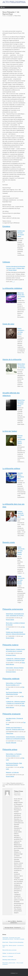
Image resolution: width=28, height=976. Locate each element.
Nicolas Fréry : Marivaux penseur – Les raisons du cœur (13, 946)
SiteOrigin (13, 973)
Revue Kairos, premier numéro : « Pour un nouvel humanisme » (13, 963)
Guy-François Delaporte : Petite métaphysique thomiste (14, 693)
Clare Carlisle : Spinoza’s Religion (15, 668)
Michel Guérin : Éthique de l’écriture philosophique (13, 942)
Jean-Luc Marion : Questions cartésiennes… (14, 921)
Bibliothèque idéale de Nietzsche (9, 959)
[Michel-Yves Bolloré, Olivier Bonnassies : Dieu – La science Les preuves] (11, 297)
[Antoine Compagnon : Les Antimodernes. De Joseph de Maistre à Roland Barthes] (11, 333)
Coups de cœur (8, 323)
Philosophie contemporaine (13, 609)
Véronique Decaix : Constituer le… (14, 927)
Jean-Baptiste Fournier (20, 552)
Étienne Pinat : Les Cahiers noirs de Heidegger (21, 401)
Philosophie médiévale (11, 678)
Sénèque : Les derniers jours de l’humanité (11, 953)
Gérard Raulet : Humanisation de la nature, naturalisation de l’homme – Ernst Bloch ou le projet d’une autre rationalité (15, 614)
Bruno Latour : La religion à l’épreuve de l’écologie (15, 624)
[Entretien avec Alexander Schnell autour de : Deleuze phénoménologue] (11, 235)
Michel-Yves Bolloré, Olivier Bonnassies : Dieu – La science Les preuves (21, 294)
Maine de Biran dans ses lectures (9, 950)
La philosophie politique (11, 468)
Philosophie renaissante (11, 713)
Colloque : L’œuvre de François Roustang (20, 512)
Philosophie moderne (10, 644)
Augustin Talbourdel (11, 742)
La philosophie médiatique (12, 288)
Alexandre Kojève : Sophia (20, 474)
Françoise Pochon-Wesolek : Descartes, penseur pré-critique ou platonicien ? (20, 436)
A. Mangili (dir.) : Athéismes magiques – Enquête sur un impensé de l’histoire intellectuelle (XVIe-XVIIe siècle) (15, 659)
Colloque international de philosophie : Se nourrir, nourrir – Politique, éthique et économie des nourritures (15, 267)
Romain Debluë (12, 270)
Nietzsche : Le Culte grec (12, 772)
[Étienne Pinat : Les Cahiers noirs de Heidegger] (11, 405)
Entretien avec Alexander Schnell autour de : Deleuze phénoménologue (21, 232)
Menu (3, 7)
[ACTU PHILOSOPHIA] (14, 2)
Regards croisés (9, 542)
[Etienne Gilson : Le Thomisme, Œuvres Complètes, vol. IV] (11, 368)
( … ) (13, 281)
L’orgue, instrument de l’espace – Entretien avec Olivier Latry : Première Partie (21, 577)
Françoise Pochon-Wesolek (21, 441)
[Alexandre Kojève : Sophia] (11, 477)
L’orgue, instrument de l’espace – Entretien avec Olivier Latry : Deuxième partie (21, 548)
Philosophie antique (10, 749)
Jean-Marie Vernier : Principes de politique (14, 719)
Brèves (8, 783)
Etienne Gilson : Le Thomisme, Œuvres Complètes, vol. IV (21, 365)
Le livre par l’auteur (10, 431)
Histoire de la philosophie (12, 359)
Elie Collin (22, 367)
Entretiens (6, 226)
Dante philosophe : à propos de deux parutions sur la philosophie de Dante (15, 737)
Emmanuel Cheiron (11, 655)
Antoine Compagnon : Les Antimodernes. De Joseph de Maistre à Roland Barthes (21, 329)
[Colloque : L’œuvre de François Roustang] (11, 516)
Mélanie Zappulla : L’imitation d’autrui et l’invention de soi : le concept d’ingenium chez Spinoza (15, 650)
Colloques (6, 262)
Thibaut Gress (17, 15)
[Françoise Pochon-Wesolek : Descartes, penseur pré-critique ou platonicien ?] (11, 440)
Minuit (7, 784)
